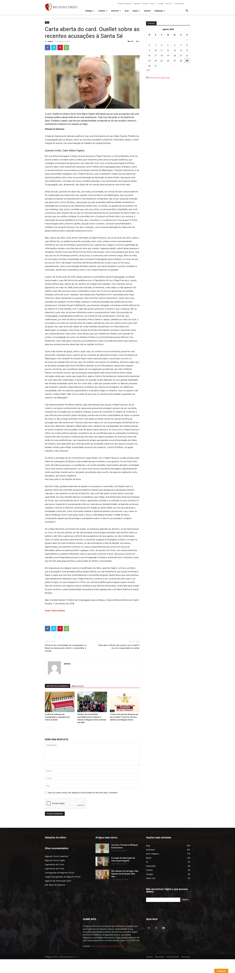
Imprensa (137, 3)
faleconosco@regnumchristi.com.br (107, 946)
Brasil (152, 3)
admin (50, 41)
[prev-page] (46, 728)
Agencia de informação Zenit (58, 880)
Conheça (88, 11)
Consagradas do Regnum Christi (59, 872)
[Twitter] (54, 47)
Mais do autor (78, 686)
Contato (145, 3)
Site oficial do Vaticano (55, 885)
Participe (115, 11)
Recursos (169, 3)
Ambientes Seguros (125, 3)
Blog (127, 11)
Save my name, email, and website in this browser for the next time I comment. (83, 792)
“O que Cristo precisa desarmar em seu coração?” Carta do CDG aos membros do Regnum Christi (124, 717)
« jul (148, 70)
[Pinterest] (60, 47)
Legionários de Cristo (54, 864)
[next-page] (51, 728)
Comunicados (179, 3)
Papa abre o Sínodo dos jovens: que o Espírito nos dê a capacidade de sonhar (119, 646)
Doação (160, 3)
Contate (101, 11)
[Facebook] (47, 47)
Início (47, 18)
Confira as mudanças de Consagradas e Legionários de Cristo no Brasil (57, 717)
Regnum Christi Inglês (55, 860)
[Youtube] (163, 928)
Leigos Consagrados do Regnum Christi (63, 876)
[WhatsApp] (66, 47)
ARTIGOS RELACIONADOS (58, 686)
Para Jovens (185, 957)
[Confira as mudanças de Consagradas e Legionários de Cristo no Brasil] (60, 702)
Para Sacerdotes (173, 957)
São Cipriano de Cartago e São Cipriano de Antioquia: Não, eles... (124, 874)
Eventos (147, 11)
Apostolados (159, 957)
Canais (135, 11)
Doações (149, 957)
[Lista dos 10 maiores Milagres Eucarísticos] (102, 848)
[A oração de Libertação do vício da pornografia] (102, 861)
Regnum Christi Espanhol (56, 856)
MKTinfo (76, 957)
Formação (158, 11)
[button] (187, 11)
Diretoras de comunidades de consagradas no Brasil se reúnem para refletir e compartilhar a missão (65, 648)
